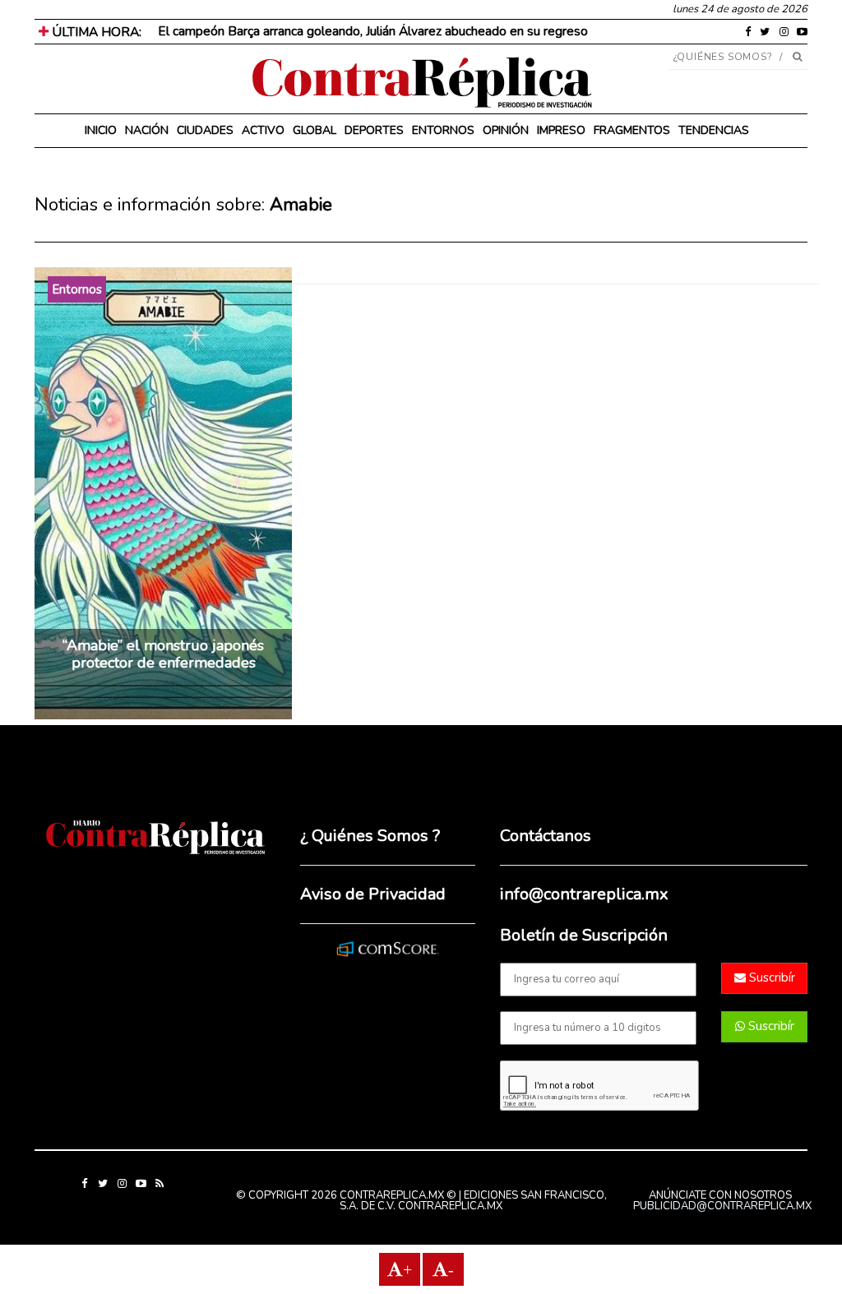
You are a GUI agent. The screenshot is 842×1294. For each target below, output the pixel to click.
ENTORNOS (443, 130)
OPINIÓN (506, 130)
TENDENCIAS (713, 130)
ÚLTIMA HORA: (95, 32)
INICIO (101, 130)
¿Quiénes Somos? (723, 56)
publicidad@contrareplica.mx (722, 1206)
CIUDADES (205, 130)
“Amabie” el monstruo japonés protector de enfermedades (163, 653)
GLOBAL (314, 130)
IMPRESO (561, 130)
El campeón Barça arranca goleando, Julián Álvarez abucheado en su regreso (373, 31)
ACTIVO (263, 130)
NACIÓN (147, 130)
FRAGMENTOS (632, 130)
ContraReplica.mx (450, 1206)
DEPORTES (374, 130)
